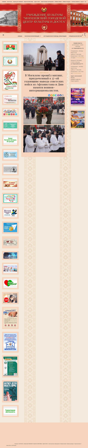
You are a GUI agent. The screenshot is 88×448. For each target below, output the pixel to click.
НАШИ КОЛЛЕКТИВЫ (28, 1)
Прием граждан (66, 1)
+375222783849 (77, 73)
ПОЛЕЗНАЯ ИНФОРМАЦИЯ (32, 36)
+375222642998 (80, 57)
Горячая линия (75, 1)
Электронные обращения (47, 1)
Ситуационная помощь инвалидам (54, 36)
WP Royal (14, 445)
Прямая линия (58, 1)
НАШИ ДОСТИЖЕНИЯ (18, 1)
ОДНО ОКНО (37, 1)
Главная (4, 1)
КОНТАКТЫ (9, 1)
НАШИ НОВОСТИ (44, 72)
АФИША (20, 36)
